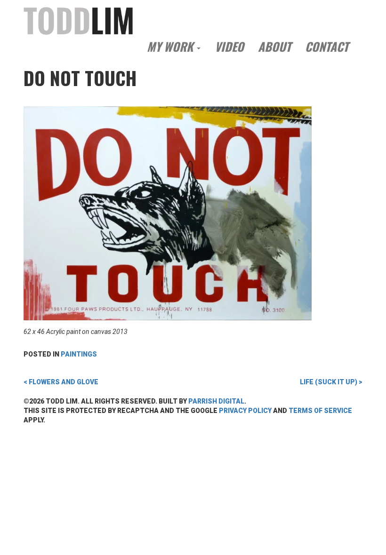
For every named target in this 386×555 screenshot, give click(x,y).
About (274, 46)
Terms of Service (320, 410)
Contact (326, 46)
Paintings (79, 354)
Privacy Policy (245, 410)
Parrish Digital (216, 401)
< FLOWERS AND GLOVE (61, 382)
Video (229, 46)
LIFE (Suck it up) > (331, 382)
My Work (171, 46)
